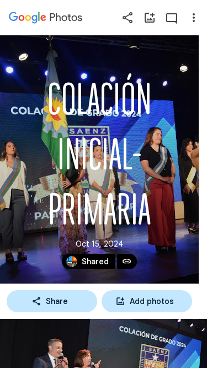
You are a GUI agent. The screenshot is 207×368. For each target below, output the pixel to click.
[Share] (127, 18)
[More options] (194, 18)
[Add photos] (150, 18)
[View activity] (172, 18)
